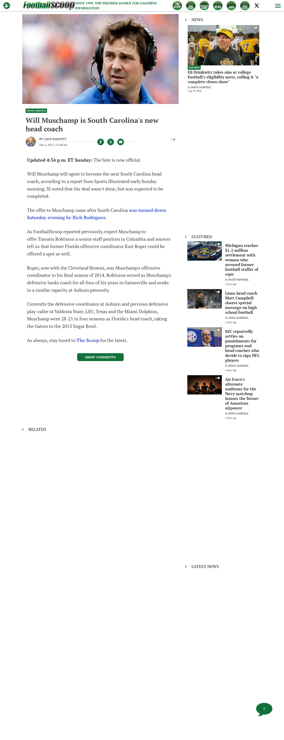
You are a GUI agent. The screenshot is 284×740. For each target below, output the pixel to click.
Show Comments (100, 357)
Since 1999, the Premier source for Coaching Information (116, 5)
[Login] (7, 5)
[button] (277, 5)
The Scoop (88, 340)
